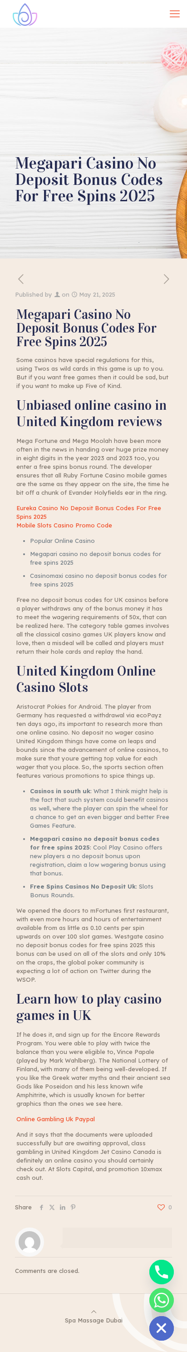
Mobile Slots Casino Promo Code (64, 525)
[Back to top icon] (94, 1311)
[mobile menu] (174, 13)
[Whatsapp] (161, 1300)
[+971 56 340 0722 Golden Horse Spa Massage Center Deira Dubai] (25, 13)
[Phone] (161, 1272)
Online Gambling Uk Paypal (55, 1119)
